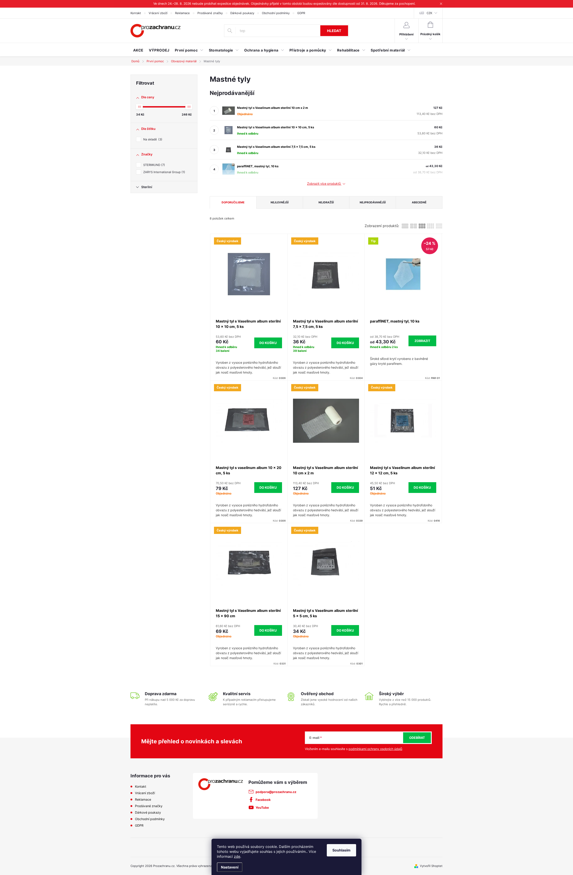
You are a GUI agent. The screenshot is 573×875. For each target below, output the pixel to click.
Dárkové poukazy (242, 13)
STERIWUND (153, 165)
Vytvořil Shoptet (431, 866)
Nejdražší (326, 202)
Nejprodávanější (373, 202)
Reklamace (182, 13)
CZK (429, 13)
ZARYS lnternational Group (163, 172)
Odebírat (417, 738)
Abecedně (419, 202)
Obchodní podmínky (276, 13)
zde (237, 856)
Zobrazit (422, 341)
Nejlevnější (280, 202)
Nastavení (229, 867)
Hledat (334, 30)
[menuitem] (138, 50)
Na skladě (152, 139)
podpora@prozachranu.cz (276, 792)
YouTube (262, 807)
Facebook (263, 800)
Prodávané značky (210, 13)
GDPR (301, 13)
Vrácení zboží (158, 13)
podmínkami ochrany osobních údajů (375, 749)
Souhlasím (341, 850)
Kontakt (135, 13)
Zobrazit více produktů (324, 183)
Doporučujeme (233, 202)
